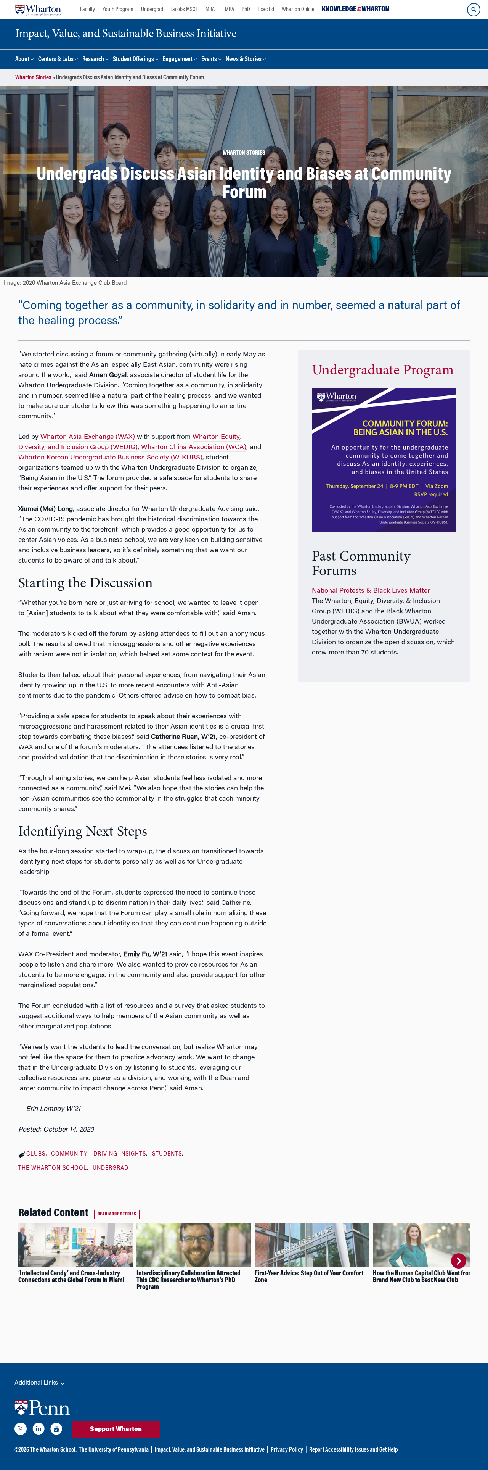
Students (167, 1154)
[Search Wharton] (473, 9)
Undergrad (152, 9)
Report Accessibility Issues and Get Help (353, 1450)
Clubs (35, 1154)
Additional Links (36, 1383)
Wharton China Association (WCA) (193, 447)
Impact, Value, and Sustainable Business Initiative (210, 1450)
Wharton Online (298, 9)
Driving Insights (119, 1154)
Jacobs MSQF (184, 9)
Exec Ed (266, 9)
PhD (246, 9)
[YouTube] (56, 1430)
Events (209, 59)
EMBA (228, 9)
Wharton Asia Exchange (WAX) (87, 437)
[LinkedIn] (38, 1430)
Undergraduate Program (383, 371)
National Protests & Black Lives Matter (371, 591)
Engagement (178, 59)
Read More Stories (117, 1214)
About (22, 59)
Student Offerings (133, 59)
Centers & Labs (56, 59)
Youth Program (118, 9)
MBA (210, 9)
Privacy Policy (287, 1450)
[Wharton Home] (38, 9)
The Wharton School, (53, 1450)
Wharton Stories (33, 78)
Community (69, 1154)
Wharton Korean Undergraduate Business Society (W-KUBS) (110, 458)
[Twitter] (20, 1430)
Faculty (87, 9)
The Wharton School (52, 1168)
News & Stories (244, 59)
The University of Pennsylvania (114, 1450)
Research (93, 59)
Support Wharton (116, 1429)
